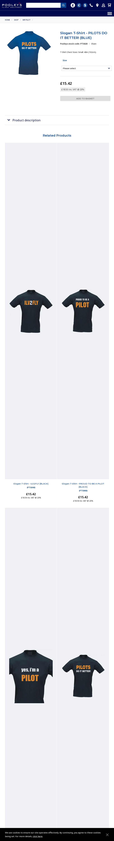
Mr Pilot (26, 20)
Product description (27, 120)
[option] (28, 53)
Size (65, 60)
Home (7, 20)
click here (37, 836)
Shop (16, 20)
